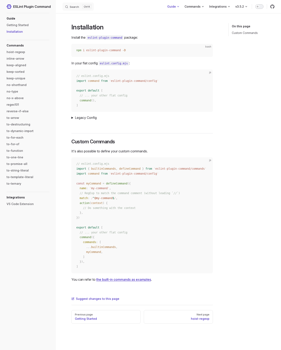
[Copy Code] (206, 50)
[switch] (259, 6)
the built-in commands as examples (123, 279)
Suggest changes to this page (97, 298)
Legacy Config (86, 118)
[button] (28, 18)
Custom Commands (245, 33)
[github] (272, 6)
